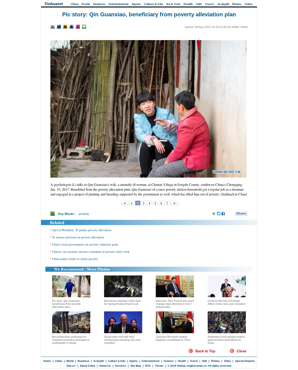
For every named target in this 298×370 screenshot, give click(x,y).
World (70, 361)
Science (169, 361)
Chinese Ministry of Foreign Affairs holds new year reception (227, 302)
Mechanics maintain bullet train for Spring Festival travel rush (122, 302)
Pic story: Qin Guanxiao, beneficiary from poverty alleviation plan (66, 304)
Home (47, 361)
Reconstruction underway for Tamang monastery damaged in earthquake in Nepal (71, 340)
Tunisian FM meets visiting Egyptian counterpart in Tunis (173, 338)
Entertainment (150, 361)
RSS (148, 365)
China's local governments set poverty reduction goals (85, 244)
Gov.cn (71, 365)
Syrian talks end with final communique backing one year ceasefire (122, 340)
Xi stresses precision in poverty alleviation (78, 237)
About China (87, 365)
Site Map (135, 365)
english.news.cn (197, 365)
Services (120, 365)
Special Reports (245, 361)
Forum (159, 365)
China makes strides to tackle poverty (75, 259)
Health (182, 361)
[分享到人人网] (232, 213)
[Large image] (78, 26)
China (58, 361)
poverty (84, 214)
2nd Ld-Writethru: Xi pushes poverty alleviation (81, 230)
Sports (133, 361)
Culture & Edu (116, 361)
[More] (84, 26)
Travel (194, 361)
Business (83, 361)
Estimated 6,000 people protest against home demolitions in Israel (226, 340)
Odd (204, 361)
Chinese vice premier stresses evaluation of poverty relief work (91, 251)
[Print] (65, 26)
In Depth (99, 361)
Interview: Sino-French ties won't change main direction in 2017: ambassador (175, 304)
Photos (215, 361)
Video (227, 361)
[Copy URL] (71, 26)
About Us (105, 365)
